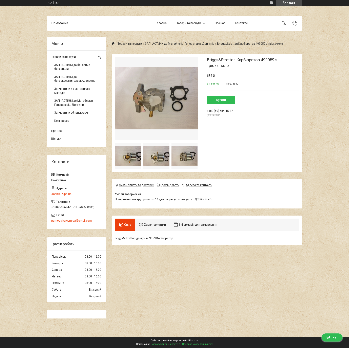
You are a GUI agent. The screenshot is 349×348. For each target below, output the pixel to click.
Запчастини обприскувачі (71, 112)
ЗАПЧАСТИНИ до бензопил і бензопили (72, 67)
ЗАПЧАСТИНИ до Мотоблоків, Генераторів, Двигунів (179, 43)
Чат (335, 337)
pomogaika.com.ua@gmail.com (71, 220)
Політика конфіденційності (197, 344)
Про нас (220, 23)
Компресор (61, 120)
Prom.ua (194, 340)
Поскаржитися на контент (165, 344)
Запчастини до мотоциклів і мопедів (72, 90)
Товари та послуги (189, 23)
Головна (161, 23)
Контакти (241, 23)
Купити (221, 100)
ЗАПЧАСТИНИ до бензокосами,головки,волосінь (75, 79)
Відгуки (56, 138)
